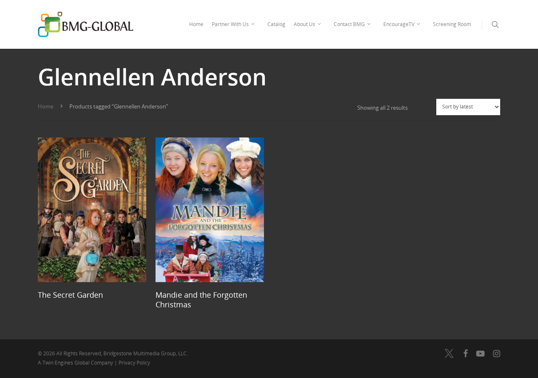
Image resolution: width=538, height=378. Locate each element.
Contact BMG (349, 24)
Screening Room (452, 24)
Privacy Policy (134, 362)
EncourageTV (398, 24)
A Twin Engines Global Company (76, 362)
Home (196, 24)
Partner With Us (230, 24)
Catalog (276, 24)
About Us (304, 24)
